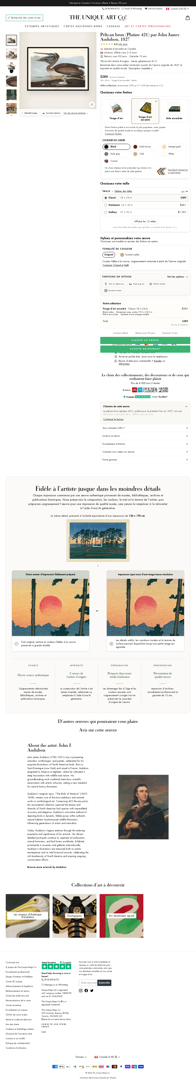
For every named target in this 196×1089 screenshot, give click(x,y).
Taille (145, 191)
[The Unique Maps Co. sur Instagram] (80, 990)
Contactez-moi (12, 962)
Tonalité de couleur (117, 249)
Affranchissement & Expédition (19, 986)
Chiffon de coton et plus (16, 1015)
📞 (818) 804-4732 (111, 9)
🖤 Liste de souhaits (153, 9)
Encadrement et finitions (114, 444)
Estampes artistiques (42, 26)
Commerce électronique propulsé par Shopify (98, 1078)
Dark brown (145, 147)
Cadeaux (113, 26)
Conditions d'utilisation (16, 1048)
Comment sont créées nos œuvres (118, 452)
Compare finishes (113, 134)
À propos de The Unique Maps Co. (21, 967)
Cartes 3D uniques (14, 982)
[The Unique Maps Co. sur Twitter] (92, 990)
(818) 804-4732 (51, 980)
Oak (142, 154)
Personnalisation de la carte (18, 1000)
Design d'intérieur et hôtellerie (19, 977)
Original (108, 255)
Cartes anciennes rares (83, 26)
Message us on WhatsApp (56, 985)
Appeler (158, 361)
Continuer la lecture (113, 419)
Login (43, 1032)
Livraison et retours (111, 436)
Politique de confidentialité (18, 1043)
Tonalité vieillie (132, 255)
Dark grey (115, 154)
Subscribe (104, 983)
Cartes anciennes (13, 1005)
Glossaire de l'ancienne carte (19, 1034)
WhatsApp (124, 364)
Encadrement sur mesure (16, 1010)
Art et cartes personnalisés (148, 26)
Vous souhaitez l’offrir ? (114, 428)
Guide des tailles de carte (17, 996)
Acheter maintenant (145, 349)
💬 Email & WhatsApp (132, 9)
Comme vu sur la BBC (15, 1039)
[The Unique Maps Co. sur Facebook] (86, 990)
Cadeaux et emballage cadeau (20, 1029)
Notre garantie (110, 460)
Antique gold (174, 147)
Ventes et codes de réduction (19, 1020)
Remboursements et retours (17, 991)
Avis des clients (12, 1024)
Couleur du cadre (113, 140)
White (171, 154)
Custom (114, 161)
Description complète (139, 68)
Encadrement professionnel (18, 972)
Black (113, 147)
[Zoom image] (92, 105)
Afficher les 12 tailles (145, 221)
